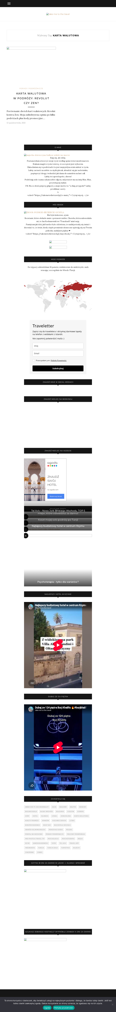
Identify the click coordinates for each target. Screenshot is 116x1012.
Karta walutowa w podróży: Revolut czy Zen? (31, 98)
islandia (44, 816)
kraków (45, 820)
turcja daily (52, 848)
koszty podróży (32, 820)
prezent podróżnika (76, 834)
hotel (35, 816)
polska (69, 829)
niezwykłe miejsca (62, 825)
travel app (74, 843)
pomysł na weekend (33, 834)
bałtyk (73, 807)
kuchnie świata (59, 820)
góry (27, 816)
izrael (54, 816)
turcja (41, 848)
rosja (80, 838)
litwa (72, 820)
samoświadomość (40, 843)
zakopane (29, 852)
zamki (39, 852)
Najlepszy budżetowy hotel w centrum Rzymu (58, 526)
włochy (76, 848)
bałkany (63, 807)
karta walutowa (81, 816)
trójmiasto (30, 848)
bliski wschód (46, 811)
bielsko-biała (31, 811)
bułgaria (60, 811)
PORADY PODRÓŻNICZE (31, 88)
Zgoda (47, 1008)
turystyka (65, 848)
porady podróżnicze (55, 834)
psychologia (53, 838)
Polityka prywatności (63, 1008)
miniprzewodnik (32, 825)
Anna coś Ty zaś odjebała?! (37, 807)
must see (47, 825)
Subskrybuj (58, 368)
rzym (27, 843)
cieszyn (70, 811)
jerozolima (66, 816)
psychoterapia (68, 838)
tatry (54, 843)
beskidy (82, 807)
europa (80, 811)
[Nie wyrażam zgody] (112, 1004)
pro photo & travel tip (34, 838)
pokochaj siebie (56, 829)
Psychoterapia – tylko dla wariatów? (58, 582)
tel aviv (63, 843)
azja (54, 807)
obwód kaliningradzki (35, 829)
